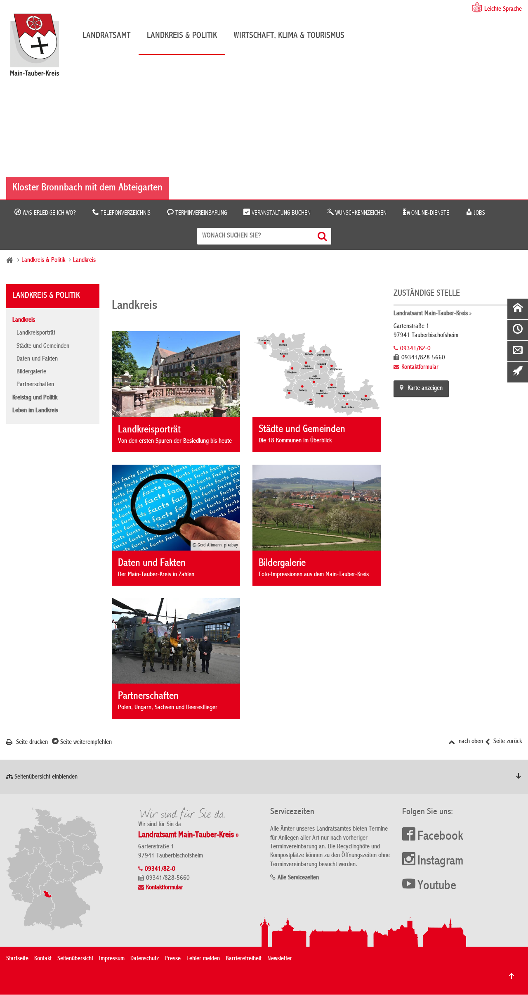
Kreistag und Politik (34, 398)
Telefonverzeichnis (125, 213)
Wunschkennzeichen (360, 213)
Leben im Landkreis (35, 411)
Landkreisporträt (35, 333)
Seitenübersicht (75, 959)
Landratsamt (106, 35)
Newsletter (279, 959)
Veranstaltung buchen (280, 213)
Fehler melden (203, 959)
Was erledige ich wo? (48, 213)
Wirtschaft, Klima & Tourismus (288, 35)
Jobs (478, 213)
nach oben (470, 742)
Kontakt (43, 959)
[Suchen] (323, 236)
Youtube (436, 886)
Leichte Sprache (503, 9)
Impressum (112, 959)
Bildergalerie (31, 372)
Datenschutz (144, 959)
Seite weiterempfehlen (85, 742)
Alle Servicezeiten (298, 878)
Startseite (17, 959)
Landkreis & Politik (182, 35)
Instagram (440, 861)
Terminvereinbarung (200, 213)
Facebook (440, 836)
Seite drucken (31, 742)
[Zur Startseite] (38, 48)
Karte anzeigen (425, 388)
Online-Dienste (429, 213)
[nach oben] (511, 976)
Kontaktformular (419, 367)
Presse (173, 959)
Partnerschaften (35, 385)
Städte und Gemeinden (42, 346)
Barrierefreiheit (244, 959)
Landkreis (84, 260)
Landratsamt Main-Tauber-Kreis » (432, 314)
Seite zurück (507, 742)
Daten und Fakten (37, 359)
